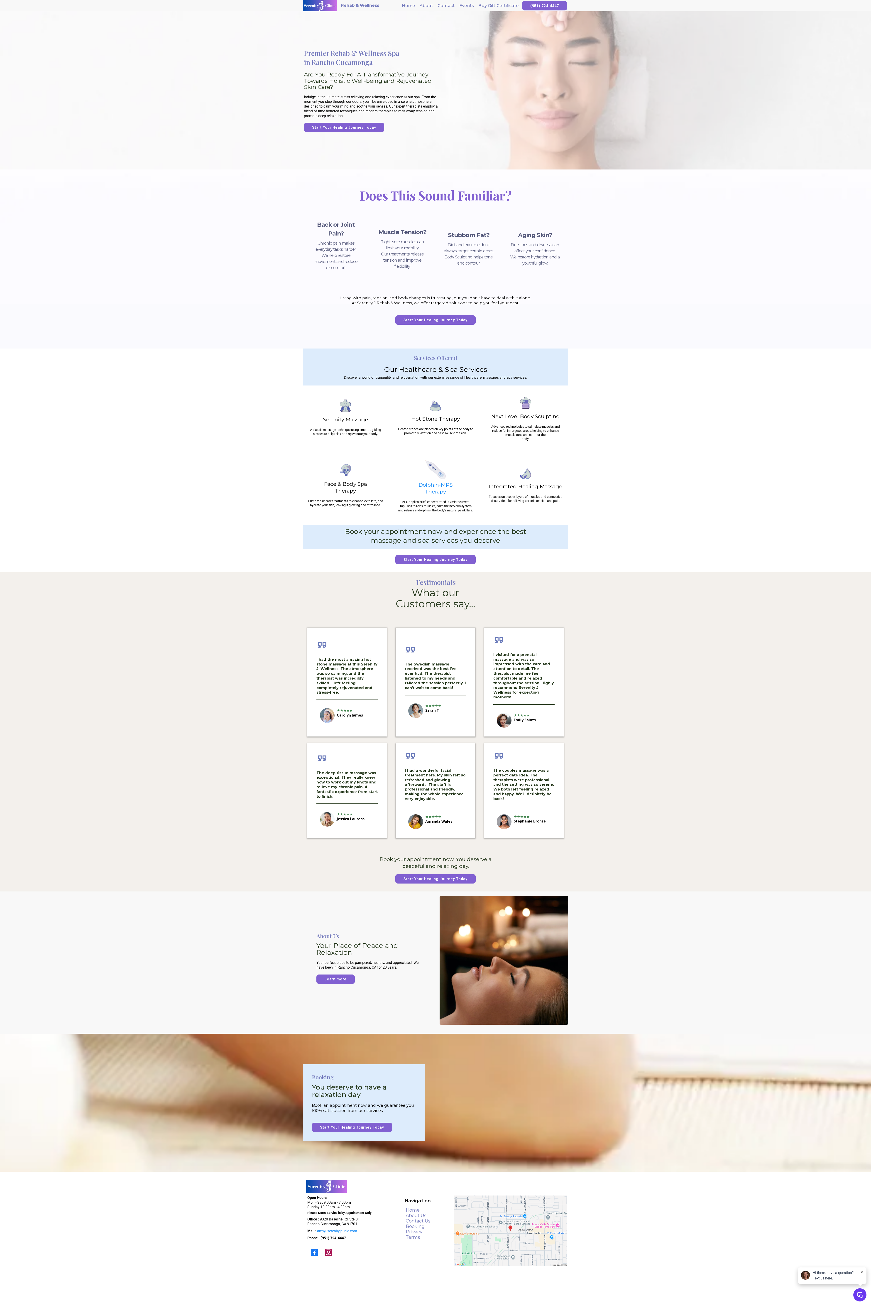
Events (466, 5)
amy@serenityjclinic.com (337, 1231)
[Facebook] (314, 1252)
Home (408, 5)
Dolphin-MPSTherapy (435, 488)
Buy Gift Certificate (498, 5)
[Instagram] (328, 1252)
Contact (446, 5)
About (426, 5)
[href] (510, 1231)
